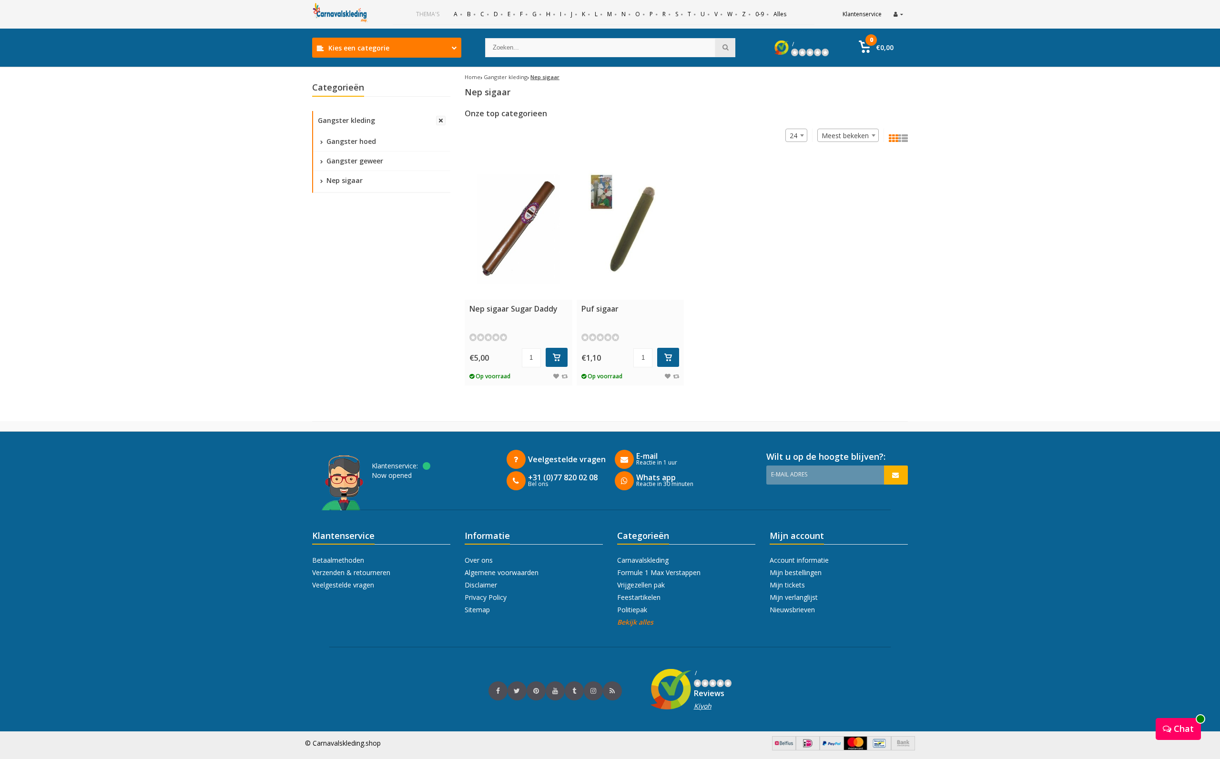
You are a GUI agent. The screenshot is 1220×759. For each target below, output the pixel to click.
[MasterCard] (855, 747)
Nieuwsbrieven (792, 609)
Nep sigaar (344, 180)
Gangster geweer (354, 160)
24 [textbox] (793, 135)
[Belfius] (784, 747)
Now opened (392, 475)
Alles (779, 14)
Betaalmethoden (338, 560)
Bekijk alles (635, 622)
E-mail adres (789, 474)
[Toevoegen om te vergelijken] (564, 376)
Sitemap (477, 609)
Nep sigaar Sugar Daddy (513, 309)
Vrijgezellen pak (641, 584)
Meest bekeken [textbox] (845, 135)
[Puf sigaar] (630, 229)
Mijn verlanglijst (794, 597)
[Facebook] (498, 690)
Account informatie (799, 560)
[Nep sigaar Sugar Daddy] (518, 229)
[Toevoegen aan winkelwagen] (557, 357)
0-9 (759, 14)
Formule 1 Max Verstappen (659, 572)
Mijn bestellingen (796, 572)
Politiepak (632, 609)
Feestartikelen (639, 597)
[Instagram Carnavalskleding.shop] (593, 690)
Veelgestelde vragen (343, 584)
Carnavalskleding (643, 560)
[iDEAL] (808, 747)
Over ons (479, 560)
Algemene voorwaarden (502, 572)
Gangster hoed (350, 141)
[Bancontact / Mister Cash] (879, 747)
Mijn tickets (787, 584)
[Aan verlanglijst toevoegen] (556, 376)
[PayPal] (832, 747)
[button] (876, 48)
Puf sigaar (600, 309)
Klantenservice (862, 14)
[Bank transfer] (903, 747)
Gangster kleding (346, 120)
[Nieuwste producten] (612, 690)
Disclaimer (481, 584)
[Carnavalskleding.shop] (340, 14)
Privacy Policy (486, 597)
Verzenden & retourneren (351, 572)
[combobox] (848, 135)
